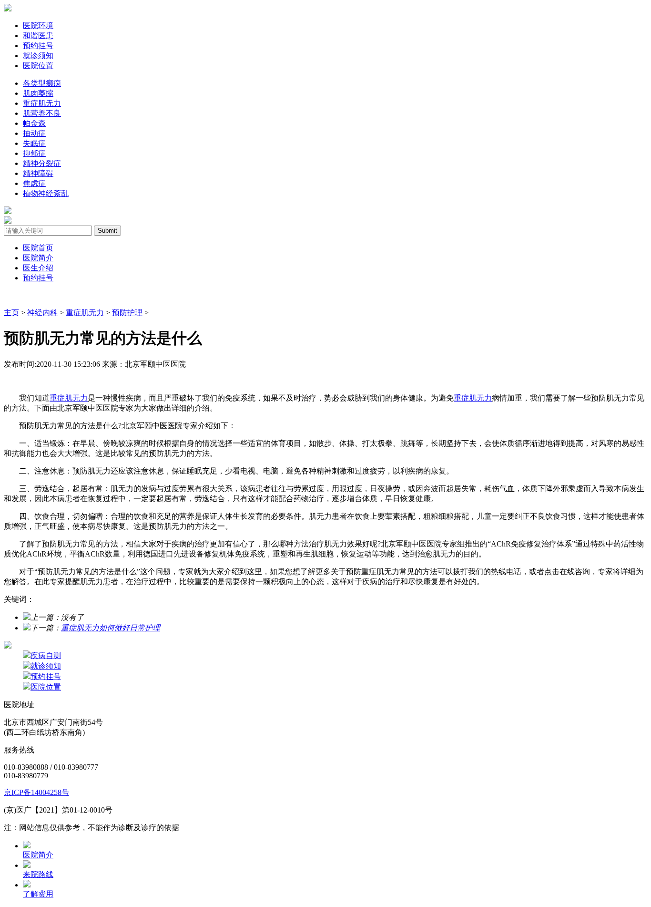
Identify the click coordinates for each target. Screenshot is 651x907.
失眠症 (34, 143)
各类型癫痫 (42, 83)
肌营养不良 (42, 113)
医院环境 (38, 25)
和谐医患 (38, 35)
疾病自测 (46, 655)
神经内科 (42, 313)
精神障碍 (38, 173)
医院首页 (38, 248)
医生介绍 (38, 268)
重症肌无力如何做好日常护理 (110, 628)
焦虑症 (34, 183)
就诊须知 (38, 56)
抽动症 (34, 133)
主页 (11, 313)
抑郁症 (34, 153)
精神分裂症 (42, 163)
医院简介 (38, 258)
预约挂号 (38, 45)
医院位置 (38, 66)
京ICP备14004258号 (36, 792)
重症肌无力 (42, 103)
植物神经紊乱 (46, 193)
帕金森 (34, 123)
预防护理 (127, 313)
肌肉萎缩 (38, 93)
